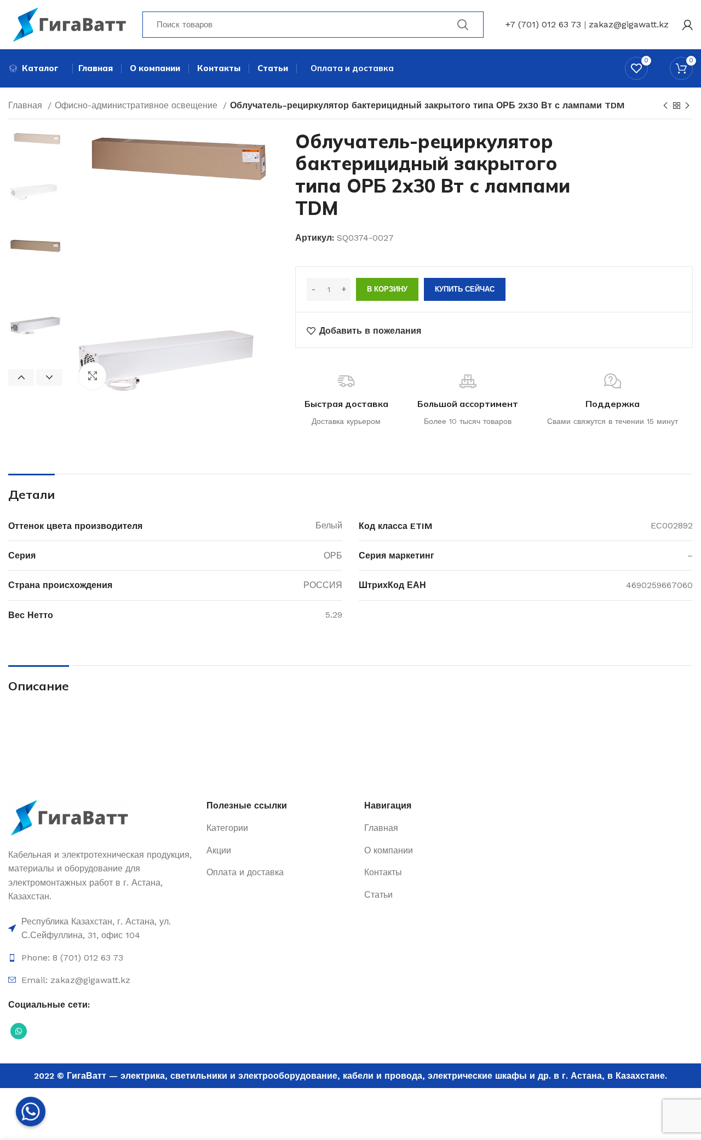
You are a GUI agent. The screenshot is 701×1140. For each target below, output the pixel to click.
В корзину (387, 289)
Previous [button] (21, 377)
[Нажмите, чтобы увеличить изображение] (92, 375)
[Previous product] (665, 106)
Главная (26, 105)
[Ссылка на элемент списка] (102, 929)
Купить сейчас (465, 289)
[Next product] (687, 106)
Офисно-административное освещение (137, 105)
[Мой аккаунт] (687, 25)
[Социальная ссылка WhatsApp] (18, 1031)
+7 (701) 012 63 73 (543, 24)
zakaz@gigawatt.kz (629, 24)
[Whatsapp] (30, 1111)
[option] (35, 166)
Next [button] (49, 377)
